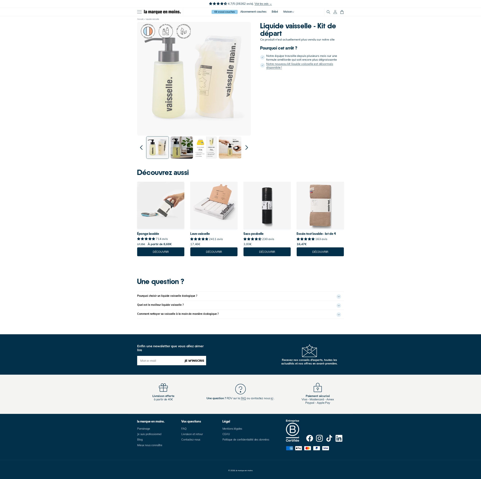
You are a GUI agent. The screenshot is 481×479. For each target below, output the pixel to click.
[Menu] (139, 12)
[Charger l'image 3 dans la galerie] (206, 147)
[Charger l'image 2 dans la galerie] (182, 147)
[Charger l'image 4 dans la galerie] (230, 147)
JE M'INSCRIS (194, 360)
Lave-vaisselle (200, 233)
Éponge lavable (148, 233)
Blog (139, 439)
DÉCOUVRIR (161, 252)
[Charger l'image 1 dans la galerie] (157, 147)
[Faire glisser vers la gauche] (141, 147)
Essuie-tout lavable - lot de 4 (316, 233)
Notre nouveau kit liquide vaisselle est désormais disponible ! (299, 65)
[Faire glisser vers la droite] (247, 147)
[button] (328, 12)
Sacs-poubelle (254, 233)
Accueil (140, 19)
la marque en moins (244, 470)
